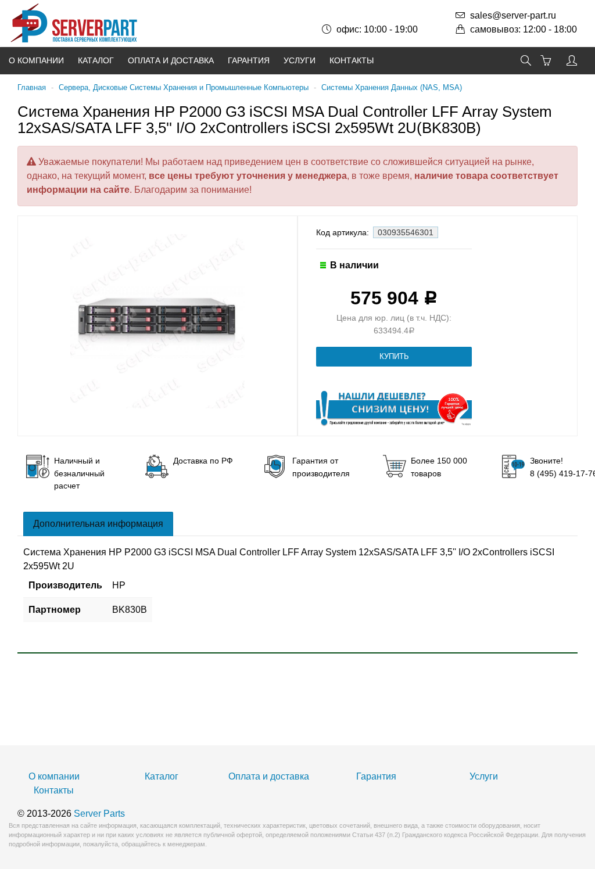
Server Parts (99, 813)
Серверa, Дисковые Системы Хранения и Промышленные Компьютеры (184, 87)
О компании (36, 60)
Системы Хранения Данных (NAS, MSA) (391, 87)
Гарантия (249, 60)
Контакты (351, 60)
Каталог (96, 60)
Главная (31, 87)
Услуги (300, 60)
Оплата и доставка (171, 60)
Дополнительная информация (98, 524)
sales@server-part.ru (513, 15)
